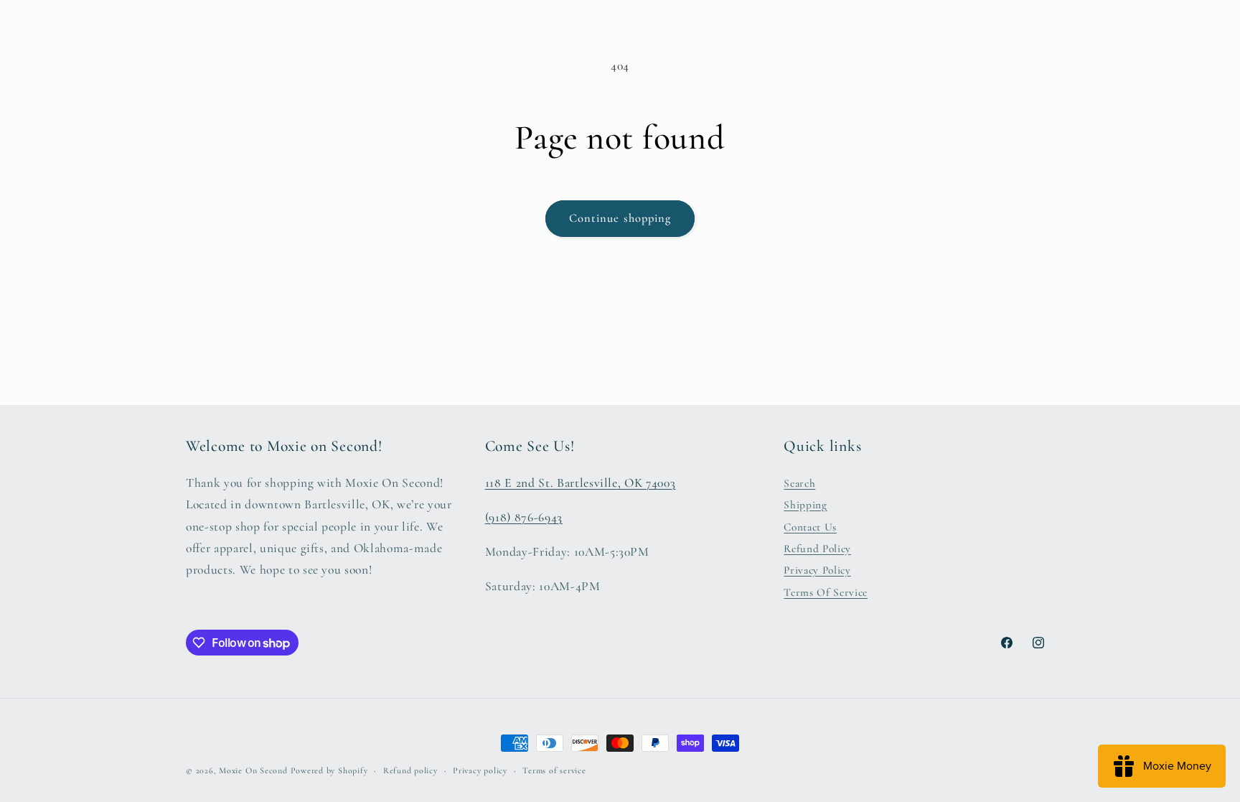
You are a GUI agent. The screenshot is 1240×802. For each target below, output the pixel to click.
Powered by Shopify (329, 770)
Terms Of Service (826, 592)
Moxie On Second (253, 770)
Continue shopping (620, 218)
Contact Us (810, 527)
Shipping (805, 504)
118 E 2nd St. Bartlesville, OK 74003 (580, 482)
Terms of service (554, 770)
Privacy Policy (817, 570)
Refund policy (410, 770)
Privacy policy (480, 770)
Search (799, 483)
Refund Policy (817, 548)
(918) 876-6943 (524, 517)
